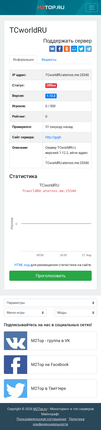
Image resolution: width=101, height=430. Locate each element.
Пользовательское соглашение (41, 419)
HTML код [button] (22, 265)
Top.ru (50, 7)
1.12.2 (51, 96)
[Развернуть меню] (92, 7)
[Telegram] (88, 49)
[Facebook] (59, 49)
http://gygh (53, 137)
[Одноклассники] (67, 49)
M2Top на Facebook (50, 364)
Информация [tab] (23, 60)
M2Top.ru (40, 409)
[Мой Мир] (74, 49)
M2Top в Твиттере (48, 388)
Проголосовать (51, 275)
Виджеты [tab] (49, 60)
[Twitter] (81, 49)
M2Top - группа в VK (50, 340)
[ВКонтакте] (52, 49)
